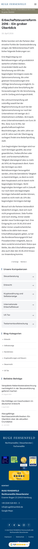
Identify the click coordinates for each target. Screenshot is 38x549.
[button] (35, 4)
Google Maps (7, 510)
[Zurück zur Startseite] (14, 4)
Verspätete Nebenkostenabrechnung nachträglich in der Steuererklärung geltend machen (19, 388)
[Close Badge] (29, 543)
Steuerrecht (8, 364)
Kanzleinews (8, 352)
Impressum (8, 537)
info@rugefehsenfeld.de (12, 506)
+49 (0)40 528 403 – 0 (11, 503)
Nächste (23, 262)
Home (3, 10)
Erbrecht (13, 10)
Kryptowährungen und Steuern (15, 358)
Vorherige (15, 262)
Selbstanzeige (9, 345)
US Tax (6, 370)
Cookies (31, 537)
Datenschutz (20, 537)
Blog (8, 10)
